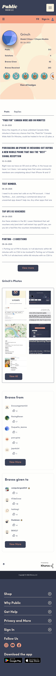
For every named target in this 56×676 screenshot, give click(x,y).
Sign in (45, 19)
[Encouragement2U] (17, 409)
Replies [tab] (17, 112)
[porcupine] (13, 441)
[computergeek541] (18, 491)
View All (13, 376)
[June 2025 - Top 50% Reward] (34, 76)
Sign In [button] (9, 629)
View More (15, 462)
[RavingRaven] (15, 420)
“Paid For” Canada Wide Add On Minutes (23, 120)
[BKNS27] (12, 534)
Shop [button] (8, 594)
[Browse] (4, 19)
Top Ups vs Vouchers (13, 211)
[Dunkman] (15, 523)
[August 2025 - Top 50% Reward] (25, 76)
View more (28, 268)
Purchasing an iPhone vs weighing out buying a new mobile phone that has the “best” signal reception (27, 152)
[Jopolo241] (13, 451)
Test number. (9, 183)
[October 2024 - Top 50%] (44, 76)
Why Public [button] (12, 603)
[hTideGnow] (14, 502)
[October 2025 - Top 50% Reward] (6, 76)
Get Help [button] (11, 612)
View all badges (28, 85)
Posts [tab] (6, 112)
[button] (16, 297)
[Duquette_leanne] (17, 430)
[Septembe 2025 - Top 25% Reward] (16, 76)
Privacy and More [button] (17, 620)
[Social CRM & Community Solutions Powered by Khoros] (47, 565)
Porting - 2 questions (14, 239)
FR (37, 19)
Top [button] (3, 564)
